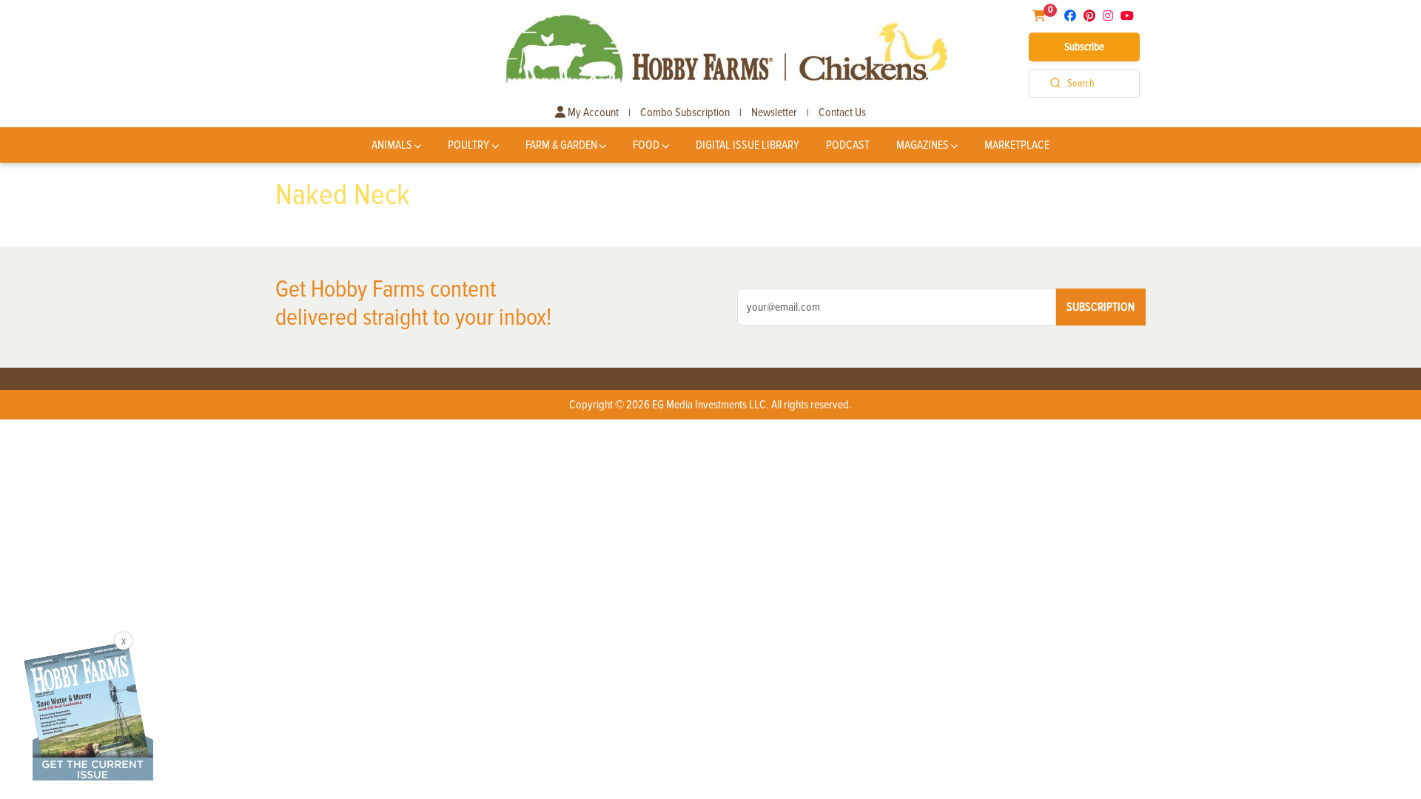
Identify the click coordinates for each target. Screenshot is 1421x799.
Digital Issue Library (747, 145)
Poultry (468, 145)
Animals (392, 145)
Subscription (1100, 307)
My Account (592, 112)
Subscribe (1084, 46)
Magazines (922, 145)
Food (646, 145)
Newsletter (774, 112)
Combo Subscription (685, 112)
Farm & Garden (561, 145)
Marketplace (1016, 145)
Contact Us (842, 112)
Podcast (848, 145)
